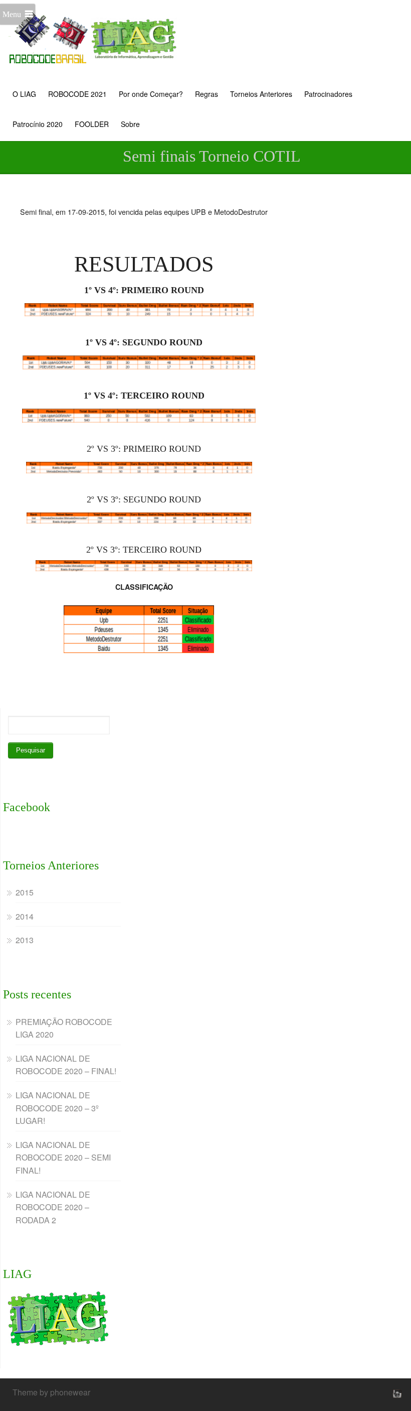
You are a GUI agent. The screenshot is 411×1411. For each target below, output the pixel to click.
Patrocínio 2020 (38, 124)
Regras (206, 94)
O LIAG (24, 94)
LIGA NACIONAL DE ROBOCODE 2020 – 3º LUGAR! (57, 1107)
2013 (25, 940)
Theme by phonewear (51, 1392)
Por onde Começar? (151, 94)
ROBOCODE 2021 (77, 94)
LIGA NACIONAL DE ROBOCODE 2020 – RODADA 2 (53, 1207)
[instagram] (395, 1393)
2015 (25, 892)
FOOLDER (92, 124)
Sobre (130, 124)
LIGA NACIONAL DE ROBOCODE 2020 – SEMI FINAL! (63, 1157)
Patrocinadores (328, 94)
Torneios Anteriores (261, 94)
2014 (25, 916)
